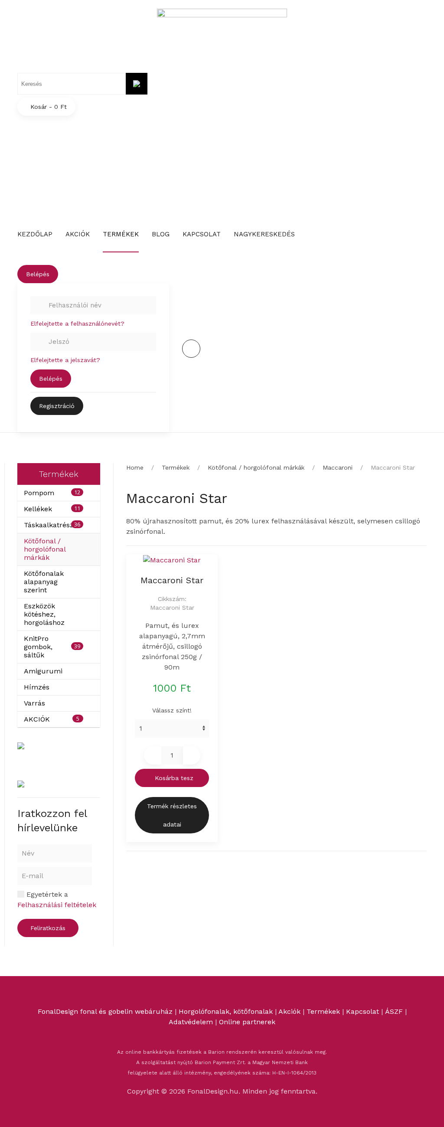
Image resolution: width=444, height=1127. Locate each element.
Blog (161, 234)
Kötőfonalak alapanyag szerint (44, 581)
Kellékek (38, 509)
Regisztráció (57, 405)
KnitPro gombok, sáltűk (38, 646)
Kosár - (48, 106)
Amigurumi (43, 671)
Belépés (37, 274)
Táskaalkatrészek (53, 525)
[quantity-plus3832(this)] (191, 755)
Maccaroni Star (171, 580)
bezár (288, 158)
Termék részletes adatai (172, 815)
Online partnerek (247, 1022)
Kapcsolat (202, 234)
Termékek (121, 234)
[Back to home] (222, 35)
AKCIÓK (37, 719)
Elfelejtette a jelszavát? (65, 359)
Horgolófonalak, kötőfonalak (226, 1011)
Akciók (77, 234)
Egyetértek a (56, 899)
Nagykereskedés (264, 234)
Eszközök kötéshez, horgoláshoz (44, 614)
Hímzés (36, 687)
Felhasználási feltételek (56, 905)
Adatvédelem (192, 1022)
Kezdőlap (34, 234)
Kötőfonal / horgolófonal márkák (44, 549)
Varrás (34, 703)
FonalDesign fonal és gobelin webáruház (105, 1011)
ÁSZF (394, 1011)
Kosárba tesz (174, 777)
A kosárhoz (336, 158)
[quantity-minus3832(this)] (152, 755)
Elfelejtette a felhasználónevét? (77, 323)
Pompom (39, 493)
